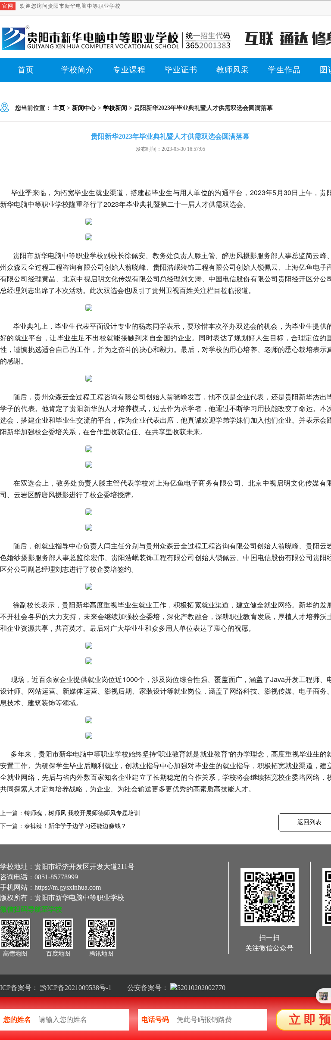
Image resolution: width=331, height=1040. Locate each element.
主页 (59, 108)
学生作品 (284, 69)
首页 (26, 69)
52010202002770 (201, 987)
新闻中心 (84, 108)
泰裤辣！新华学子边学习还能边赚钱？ (75, 826)
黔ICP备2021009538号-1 (76, 987)
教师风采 (232, 69)
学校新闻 (115, 108)
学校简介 (77, 69)
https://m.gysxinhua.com (67, 887)
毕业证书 (181, 69)
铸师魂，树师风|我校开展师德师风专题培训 (82, 813)
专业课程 (129, 69)
